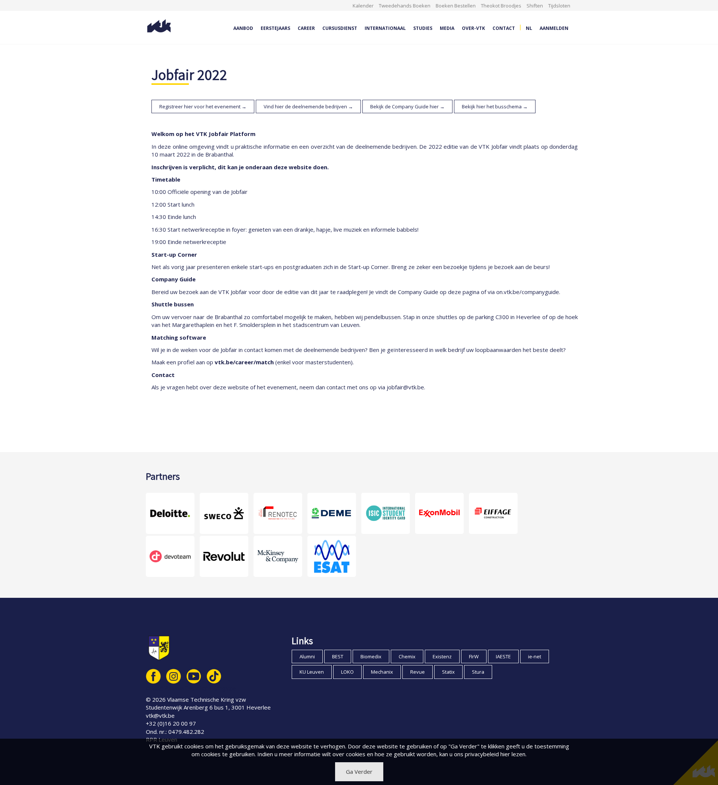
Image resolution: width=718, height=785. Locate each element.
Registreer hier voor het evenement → (202, 106)
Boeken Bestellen (456, 5)
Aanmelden (554, 28)
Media (447, 28)
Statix (448, 671)
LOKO (347, 671)
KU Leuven (312, 671)
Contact (504, 28)
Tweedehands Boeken (404, 5)
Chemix (407, 656)
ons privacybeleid (476, 754)
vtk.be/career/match (244, 362)
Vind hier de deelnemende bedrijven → (308, 106)
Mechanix (382, 671)
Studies (422, 28)
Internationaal (385, 28)
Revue (417, 671)
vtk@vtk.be (160, 715)
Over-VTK (473, 28)
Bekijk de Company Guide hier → (407, 106)
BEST (337, 656)
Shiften (535, 5)
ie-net (534, 656)
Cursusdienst (339, 28)
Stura (478, 671)
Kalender (363, 5)
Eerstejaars (275, 28)
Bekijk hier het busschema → (495, 106)
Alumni (307, 656)
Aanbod (243, 28)
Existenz (442, 656)
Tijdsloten (559, 5)
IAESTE (503, 656)
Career (306, 28)
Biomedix (370, 656)
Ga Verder (359, 771)
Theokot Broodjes (501, 5)
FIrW (474, 656)
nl (529, 28)
